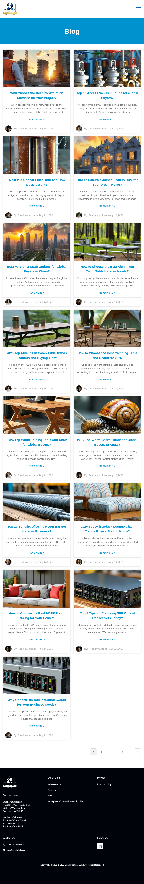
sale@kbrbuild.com (16, 850)
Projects (52, 790)
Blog (50, 796)
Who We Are (54, 784)
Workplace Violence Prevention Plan (66, 801)
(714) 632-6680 (15, 845)
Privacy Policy (104, 784)
